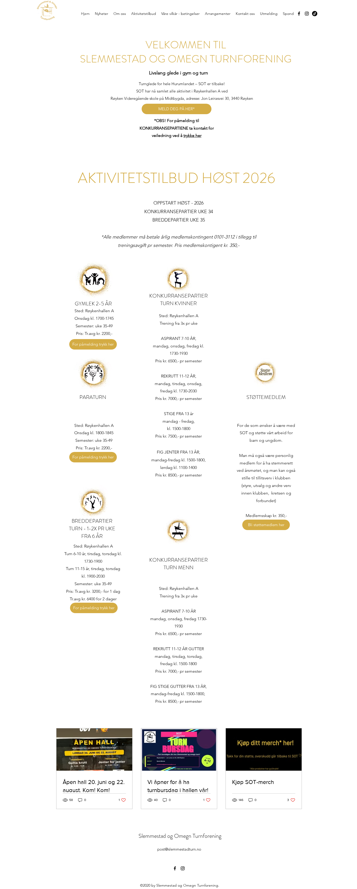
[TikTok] (314, 13)
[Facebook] (299, 13)
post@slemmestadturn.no (179, 849)
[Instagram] (306, 13)
